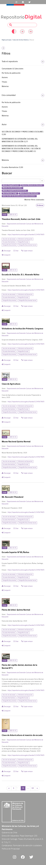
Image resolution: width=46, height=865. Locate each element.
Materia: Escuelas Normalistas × (29, 193)
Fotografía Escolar (23, 242)
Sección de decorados (9, 239)
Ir (42, 181)
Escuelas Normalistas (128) (12, 167)
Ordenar (40, 205)
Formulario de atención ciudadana (27, 845)
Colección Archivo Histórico (21, 40)
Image (4, 214)
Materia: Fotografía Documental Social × (15, 190)
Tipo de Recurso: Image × (10, 193)
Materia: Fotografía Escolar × (11, 185)
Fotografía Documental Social (27, 245)
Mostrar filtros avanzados (34, 200)
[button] (8, 48)
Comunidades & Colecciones (12, 69)
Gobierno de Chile (9, 832)
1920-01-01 (12, 214)
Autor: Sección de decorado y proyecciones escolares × (19, 196)
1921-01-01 (12, 548)
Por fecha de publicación (11, 73)
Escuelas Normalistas (9, 242)
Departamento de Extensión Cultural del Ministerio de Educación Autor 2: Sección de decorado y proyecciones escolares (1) (21, 148)
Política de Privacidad (11, 848)
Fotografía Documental (9, 245)
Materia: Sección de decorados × (12, 188)
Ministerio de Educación (25, 239)
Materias (5, 86)
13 (32, 788)
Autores (5, 78)
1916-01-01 (12, 660)
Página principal (6, 40)
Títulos (4, 82)
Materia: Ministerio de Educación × (32, 185)
